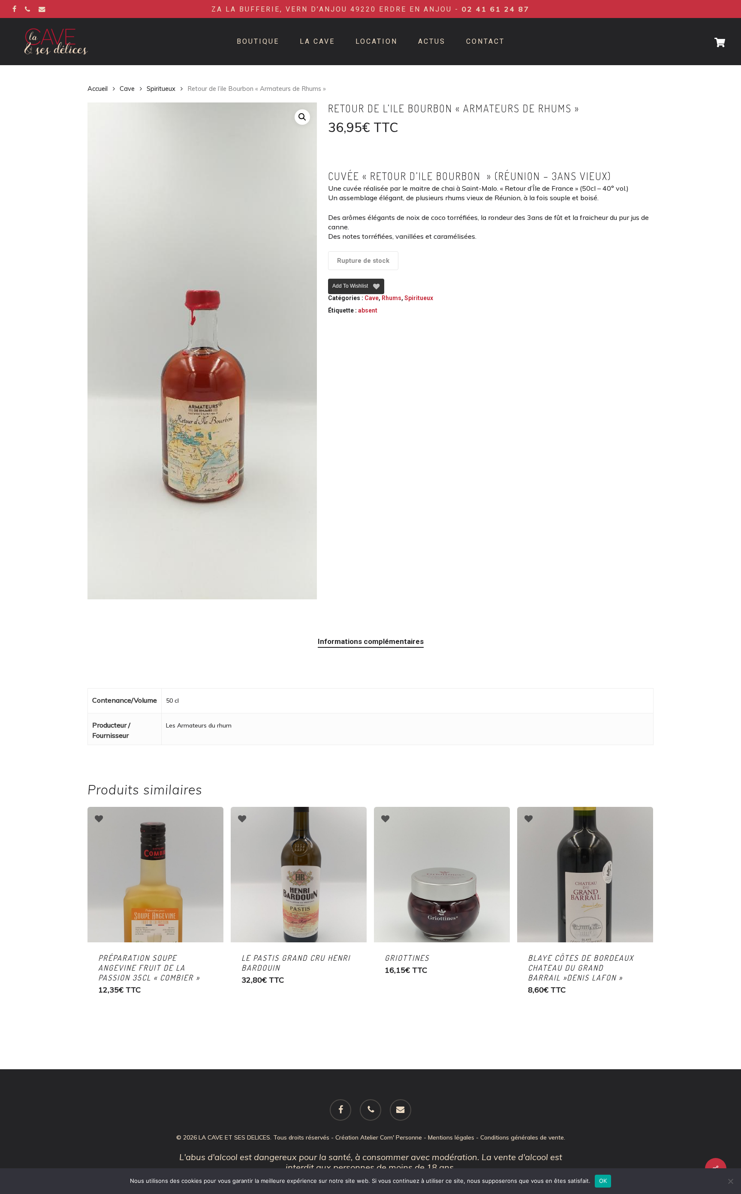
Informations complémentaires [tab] (371, 641)
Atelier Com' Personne (391, 1137)
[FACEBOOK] (14, 9)
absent (367, 310)
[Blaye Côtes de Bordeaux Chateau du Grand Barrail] (585, 875)
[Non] (730, 1181)
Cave (127, 88)
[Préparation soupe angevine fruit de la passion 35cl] (155, 875)
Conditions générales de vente (522, 1137)
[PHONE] (27, 9)
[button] (302, 117)
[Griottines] (442, 875)
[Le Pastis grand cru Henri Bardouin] (299, 875)
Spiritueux (161, 88)
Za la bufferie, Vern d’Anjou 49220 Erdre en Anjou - (370, 9)
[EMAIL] (42, 9)
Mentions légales (451, 1137)
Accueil (97, 88)
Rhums (391, 298)
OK (603, 1180)
